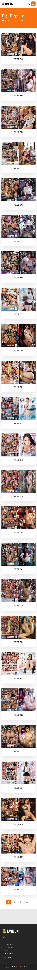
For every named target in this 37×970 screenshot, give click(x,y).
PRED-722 (18, 715)
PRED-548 (18, 678)
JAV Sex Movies (9, 954)
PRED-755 (18, 532)
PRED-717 (18, 751)
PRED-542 (18, 460)
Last (27, 902)
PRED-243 (18, 889)
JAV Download (8, 947)
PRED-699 (18, 95)
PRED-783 (18, 205)
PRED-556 (18, 642)
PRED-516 (18, 496)
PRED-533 (18, 423)
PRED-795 (18, 59)
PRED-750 (18, 350)
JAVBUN (18, 967)
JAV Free (6, 951)
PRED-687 (18, 857)
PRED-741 (18, 569)
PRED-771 (18, 314)
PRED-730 (18, 387)
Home (3, 20)
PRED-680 (18, 277)
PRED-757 (18, 241)
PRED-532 (18, 132)
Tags (12, 20)
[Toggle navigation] (33, 3)
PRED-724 (18, 788)
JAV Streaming (8, 944)
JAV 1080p (7, 957)
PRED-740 (18, 605)
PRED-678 (18, 824)
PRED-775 (18, 168)
